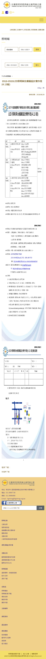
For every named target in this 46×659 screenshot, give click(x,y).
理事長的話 (5, 527)
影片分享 (5, 576)
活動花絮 (5, 536)
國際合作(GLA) (7, 563)
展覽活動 (41, 30)
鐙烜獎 (4, 641)
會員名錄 (5, 596)
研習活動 (27, 30)
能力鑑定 (5, 643)
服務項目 (5, 533)
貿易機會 (34, 30)
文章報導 (5, 608)
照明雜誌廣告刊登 (14, 654)
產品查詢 (5, 625)
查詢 (37, 49)
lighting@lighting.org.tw (16, 499)
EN (13, 12)
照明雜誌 (5, 591)
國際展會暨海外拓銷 (8, 557)
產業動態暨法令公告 (8, 560)
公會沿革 (5, 524)
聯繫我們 (35, 654)
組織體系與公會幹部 (8, 530)
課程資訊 (5, 616)
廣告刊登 (5, 602)
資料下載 (5, 579)
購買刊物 (5, 599)
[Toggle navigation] (41, 19)
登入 (37, 65)
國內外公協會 (6, 638)
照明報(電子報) (7, 593)
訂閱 (40, 508)
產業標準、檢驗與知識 (9, 573)
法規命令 (20, 30)
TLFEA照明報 (6, 76)
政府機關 (5, 635)
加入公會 (26, 654)
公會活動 (13, 30)
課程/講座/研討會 (7, 545)
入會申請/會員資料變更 (9, 539)
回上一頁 (41, 88)
